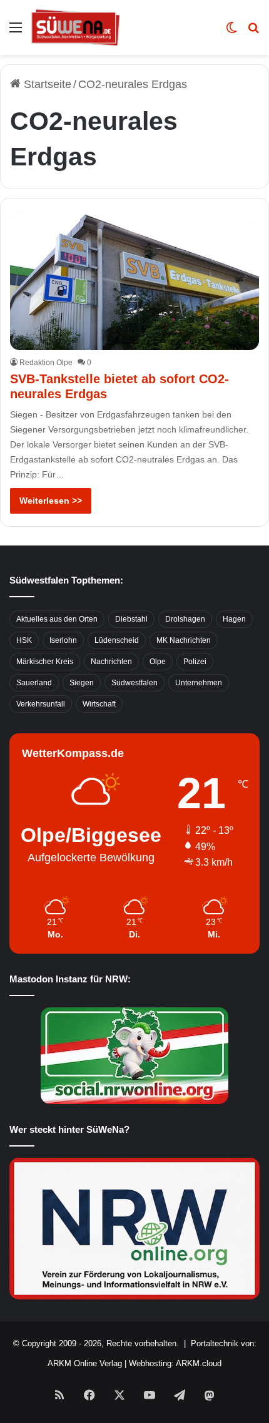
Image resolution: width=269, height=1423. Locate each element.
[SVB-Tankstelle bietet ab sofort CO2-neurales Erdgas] (134, 281)
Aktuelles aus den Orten (57, 619)
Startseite (46, 84)
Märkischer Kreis (44, 661)
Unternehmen (198, 682)
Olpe (158, 661)
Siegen (81, 682)
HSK (24, 640)
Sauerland (34, 682)
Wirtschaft (99, 704)
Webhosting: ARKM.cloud (175, 1363)
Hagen (234, 619)
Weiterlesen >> (50, 501)
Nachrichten (111, 661)
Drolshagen (185, 619)
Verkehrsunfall (40, 704)
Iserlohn (63, 640)
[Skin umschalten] (231, 32)
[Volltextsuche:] (253, 32)
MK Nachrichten (183, 640)
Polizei (194, 661)
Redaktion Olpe (46, 362)
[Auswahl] (15, 32)
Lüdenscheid (116, 640)
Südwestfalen (134, 682)
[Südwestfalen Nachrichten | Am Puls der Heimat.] (75, 27)
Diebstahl (131, 619)
